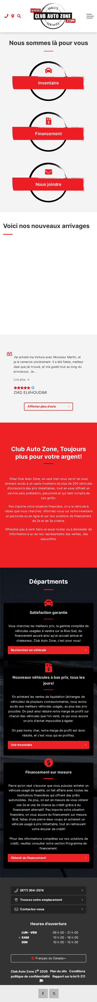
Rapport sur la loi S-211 (69, 976)
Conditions (77, 971)
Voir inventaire (21, 745)
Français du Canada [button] (50, 958)
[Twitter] (54, 993)
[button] (19, 16)
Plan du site (58, 971)
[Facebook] (43, 993)
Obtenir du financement (28, 858)
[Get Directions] (13, 16)
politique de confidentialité (30, 976)
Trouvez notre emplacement (41, 900)
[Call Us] (6, 16)
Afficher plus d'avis (42, 406)
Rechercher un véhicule (28, 650)
